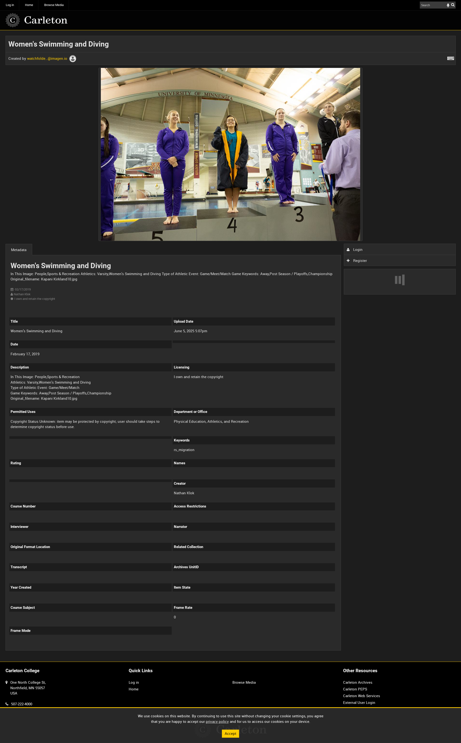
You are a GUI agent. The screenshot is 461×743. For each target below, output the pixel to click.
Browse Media (54, 5)
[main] (231, 346)
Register (359, 260)
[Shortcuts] (450, 57)
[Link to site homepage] (36, 20)
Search (453, 4)
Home (29, 5)
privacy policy (217, 721)
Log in (10, 5)
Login (357, 249)
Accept (230, 733)
